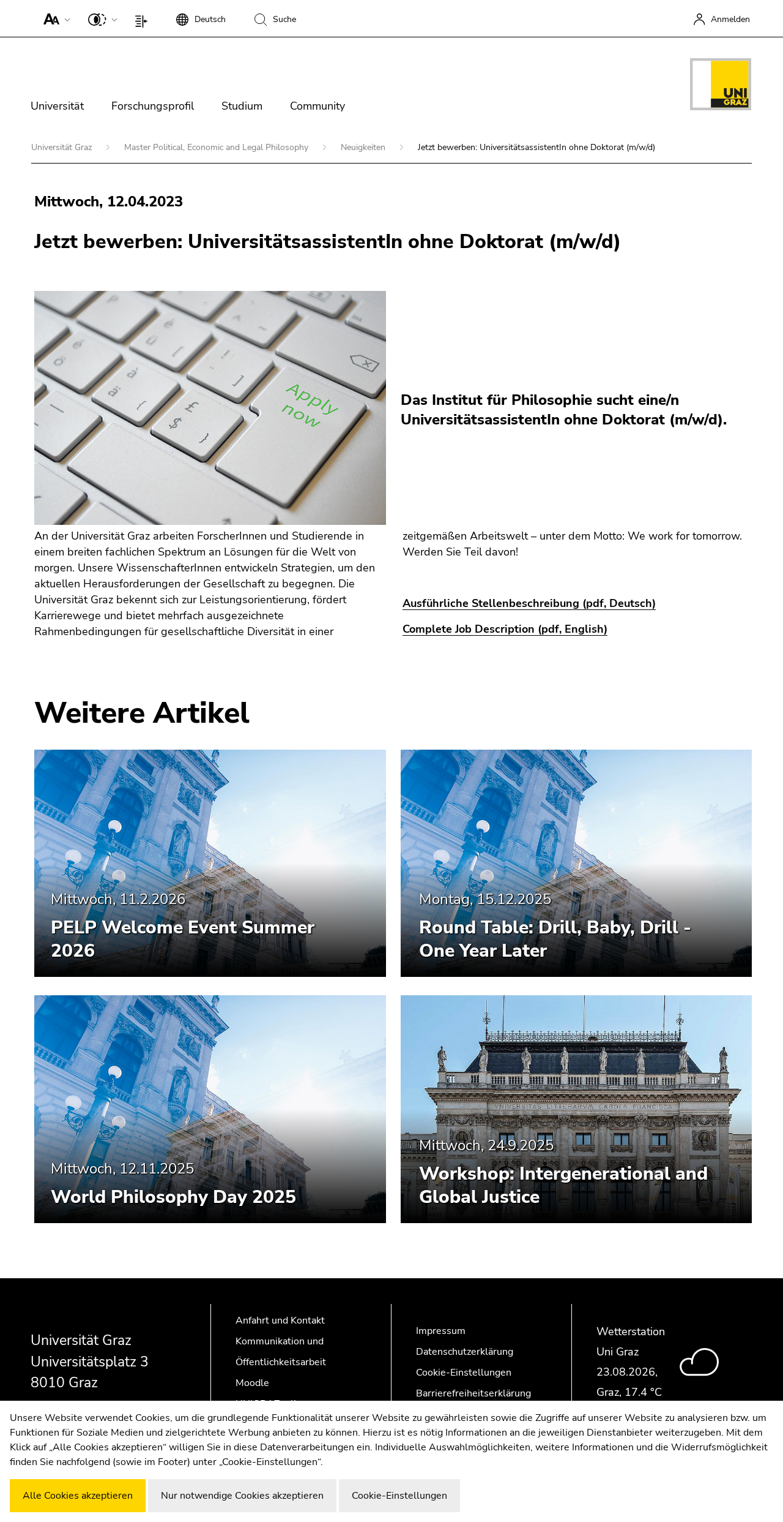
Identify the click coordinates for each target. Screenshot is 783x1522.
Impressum (441, 1331)
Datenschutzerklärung (464, 1351)
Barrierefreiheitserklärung (473, 1393)
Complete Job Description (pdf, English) (505, 629)
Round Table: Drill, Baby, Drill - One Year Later (555, 939)
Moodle (252, 1383)
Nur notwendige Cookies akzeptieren (242, 1495)
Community (317, 106)
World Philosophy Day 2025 (173, 1197)
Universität (57, 106)
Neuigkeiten (364, 147)
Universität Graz (62, 147)
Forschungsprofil (152, 106)
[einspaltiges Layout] (144, 18)
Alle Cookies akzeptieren (78, 1495)
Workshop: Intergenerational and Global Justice (563, 1185)
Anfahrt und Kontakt (280, 1320)
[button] (54, 18)
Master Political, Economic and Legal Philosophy (217, 147)
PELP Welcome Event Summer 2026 (182, 939)
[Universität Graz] (720, 86)
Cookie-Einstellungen (463, 1372)
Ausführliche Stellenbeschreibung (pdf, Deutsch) (529, 603)
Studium (241, 106)
